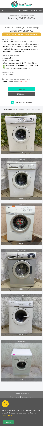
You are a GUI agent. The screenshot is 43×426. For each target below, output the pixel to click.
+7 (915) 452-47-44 (22, 394)
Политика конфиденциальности (21, 397)
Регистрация (37, 10)
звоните (21, 34)
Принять (8, 422)
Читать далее (7, 415)
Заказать (21, 89)
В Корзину (22, 94)
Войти (27, 10)
